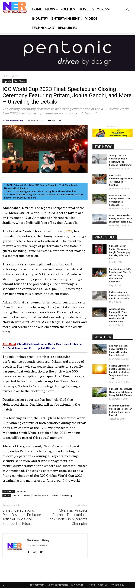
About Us (102, 584)
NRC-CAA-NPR (78, 584)
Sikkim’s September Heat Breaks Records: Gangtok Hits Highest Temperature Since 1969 (119, 372)
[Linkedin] (36, 552)
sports (55, 495)
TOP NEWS (103, 147)
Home (37, 9)
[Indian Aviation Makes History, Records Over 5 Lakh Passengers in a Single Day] (99, 219)
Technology (43, 28)
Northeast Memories (57, 584)
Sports (7, 81)
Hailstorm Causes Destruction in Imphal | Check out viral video (120, 295)
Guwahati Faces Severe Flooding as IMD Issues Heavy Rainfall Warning (120, 392)
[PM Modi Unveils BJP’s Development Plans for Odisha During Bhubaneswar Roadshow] (99, 272)
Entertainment (65, 18)
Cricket (26, 495)
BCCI (68, 231)
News (50, 9)
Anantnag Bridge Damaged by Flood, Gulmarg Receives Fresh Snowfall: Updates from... (118, 315)
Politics (67, 9)
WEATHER (103, 337)
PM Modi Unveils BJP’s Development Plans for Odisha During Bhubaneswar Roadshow (120, 275)
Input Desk (22, 491)
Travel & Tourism (94, 9)
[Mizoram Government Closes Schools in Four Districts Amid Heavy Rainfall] (99, 409)
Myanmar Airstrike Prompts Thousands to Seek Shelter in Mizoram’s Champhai (67, 517)
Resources (67, 28)
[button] (127, 9)
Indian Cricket (41, 495)
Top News (19, 81)
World (92, 584)
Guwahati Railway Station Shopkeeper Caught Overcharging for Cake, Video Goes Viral (119, 252)
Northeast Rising (14, 120)
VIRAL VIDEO (105, 237)
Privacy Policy (117, 584)
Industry (40, 18)
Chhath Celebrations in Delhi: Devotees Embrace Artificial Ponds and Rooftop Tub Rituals (21, 517)
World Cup (67, 495)
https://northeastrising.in (37, 545)
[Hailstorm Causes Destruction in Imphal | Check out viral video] (99, 295)
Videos (91, 18)
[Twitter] (42, 552)
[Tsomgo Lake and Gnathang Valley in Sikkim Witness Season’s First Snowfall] (99, 159)
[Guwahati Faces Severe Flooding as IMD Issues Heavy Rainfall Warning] (99, 392)
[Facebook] (30, 552)
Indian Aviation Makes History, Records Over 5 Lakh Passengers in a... (120, 218)
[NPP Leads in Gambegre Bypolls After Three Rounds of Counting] (99, 179)
